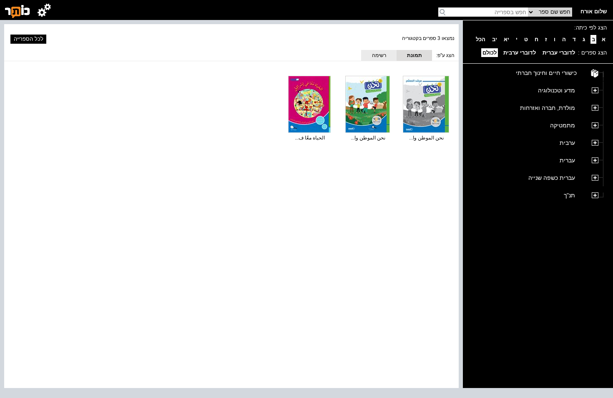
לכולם (489, 53)
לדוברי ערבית (519, 53)
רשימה (379, 55)
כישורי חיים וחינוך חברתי (546, 73)
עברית (567, 160)
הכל (480, 39)
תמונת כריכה (414, 56)
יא (506, 39)
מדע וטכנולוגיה (556, 90)
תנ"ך (569, 195)
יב (494, 39)
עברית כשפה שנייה (551, 177)
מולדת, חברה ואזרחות (547, 107)
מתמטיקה (562, 125)
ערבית (567, 142)
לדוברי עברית (559, 53)
